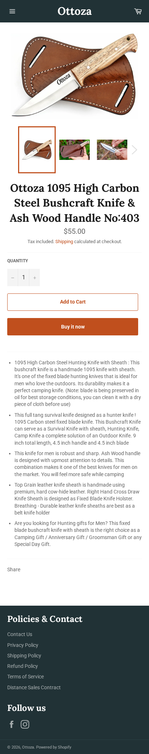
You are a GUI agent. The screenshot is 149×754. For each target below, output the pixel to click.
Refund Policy (22, 666)
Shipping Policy (24, 655)
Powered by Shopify (53, 747)
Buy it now (73, 327)
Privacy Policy (22, 645)
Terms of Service (25, 676)
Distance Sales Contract (34, 687)
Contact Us (19, 634)
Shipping (64, 241)
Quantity (17, 260)
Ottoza (75, 11)
